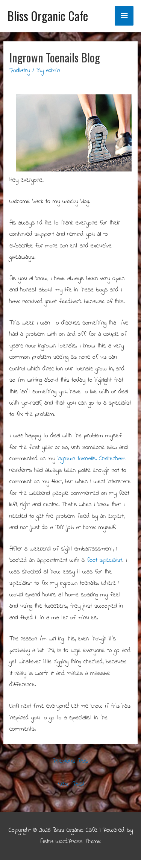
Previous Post (71, 761)
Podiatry (19, 70)
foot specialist (104, 560)
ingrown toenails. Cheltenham (92, 458)
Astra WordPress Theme (70, 841)
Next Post (71, 784)
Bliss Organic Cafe (48, 15)
